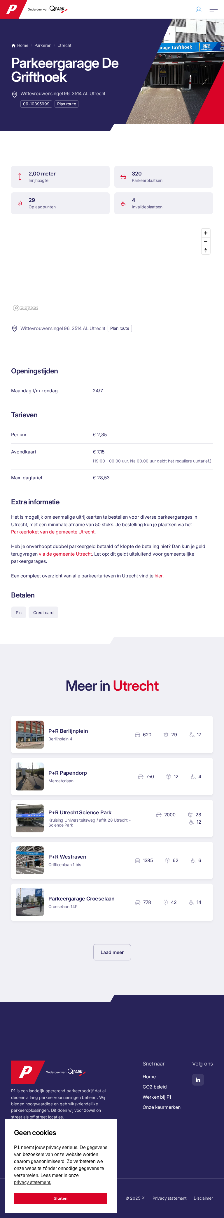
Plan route (66, 103)
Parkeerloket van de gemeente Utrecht (52, 532)
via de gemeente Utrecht (65, 554)
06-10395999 (36, 103)
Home (22, 45)
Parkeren (42, 45)
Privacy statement (170, 1198)
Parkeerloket (198, 9)
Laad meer (112, 952)
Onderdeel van (38, 9)
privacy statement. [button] (32, 1182)
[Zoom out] (206, 241)
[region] (112, 269)
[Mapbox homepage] (25, 308)
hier (158, 576)
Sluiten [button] (61, 1198)
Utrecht (64, 45)
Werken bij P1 (157, 1097)
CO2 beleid (155, 1087)
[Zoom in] (206, 233)
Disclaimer (203, 1198)
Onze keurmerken (162, 1107)
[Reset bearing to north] (206, 250)
